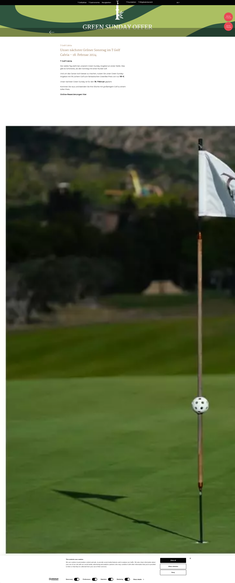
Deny (173, 572)
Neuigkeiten (106, 2)
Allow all (173, 560)
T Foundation (131, 2)
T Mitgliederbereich (145, 2)
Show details (137, 579)
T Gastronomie (94, 2)
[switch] (94, 579)
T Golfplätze (82, 2)
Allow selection (173, 566)
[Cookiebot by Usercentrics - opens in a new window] (54, 579)
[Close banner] (190, 558)
